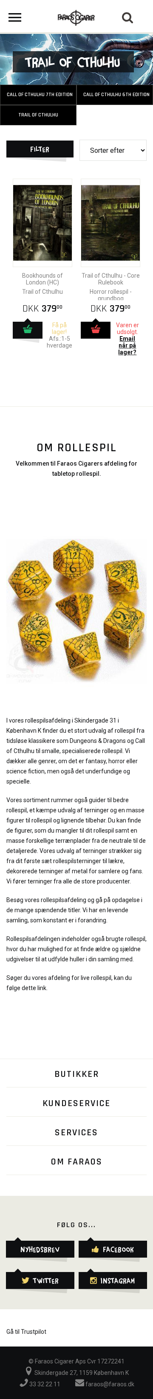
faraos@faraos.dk (109, 1384)
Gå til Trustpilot (26, 1331)
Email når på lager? (127, 345)
